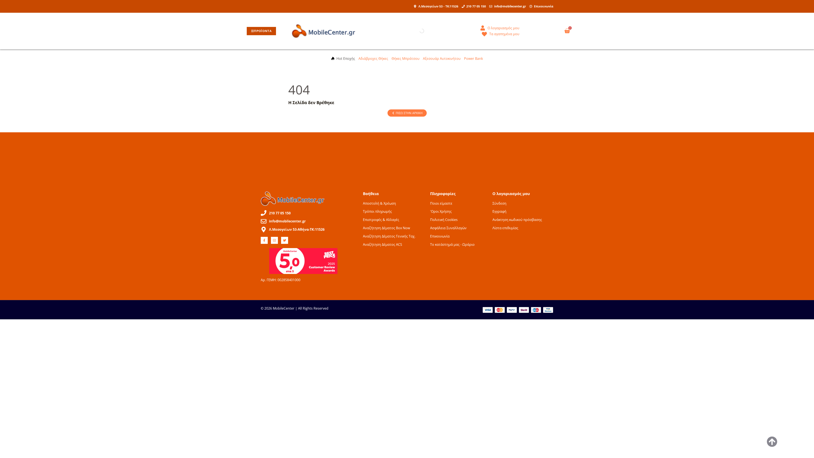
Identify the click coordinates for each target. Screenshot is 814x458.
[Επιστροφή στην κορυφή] (772, 441)
